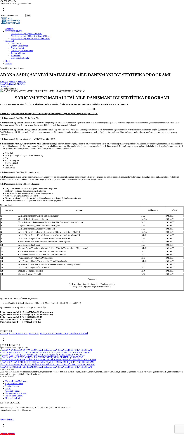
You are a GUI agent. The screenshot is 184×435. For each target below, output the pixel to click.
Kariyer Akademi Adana (15, 393)
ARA (28, 15)
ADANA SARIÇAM (18, 333)
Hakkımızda (16, 43)
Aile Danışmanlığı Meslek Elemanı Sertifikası (30, 38)
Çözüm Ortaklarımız (19, 46)
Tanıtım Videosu (18, 53)
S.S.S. (8, 388)
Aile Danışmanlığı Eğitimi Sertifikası (26, 33)
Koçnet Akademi (12, 398)
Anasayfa (9, 29)
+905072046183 (7, 420)
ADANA (22, 81)
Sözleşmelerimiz (18, 48)
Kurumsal (9, 41)
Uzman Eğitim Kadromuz (22, 50)
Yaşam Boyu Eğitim (13, 396)
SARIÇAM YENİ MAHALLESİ (54, 333)
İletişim (8, 64)
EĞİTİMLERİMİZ (13, 31)
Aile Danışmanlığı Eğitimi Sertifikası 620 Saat (30, 36)
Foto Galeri (15, 55)
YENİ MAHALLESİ (78, 333)
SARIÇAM (20, 84)
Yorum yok (5, 86)
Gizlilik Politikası (12, 391)
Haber (12, 81)
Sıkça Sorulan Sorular (20, 58)
